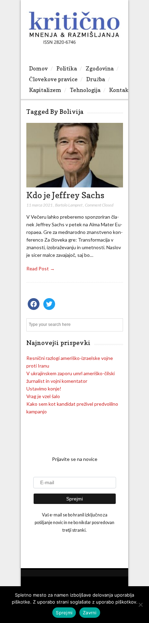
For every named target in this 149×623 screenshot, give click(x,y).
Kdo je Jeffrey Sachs (65, 195)
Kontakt (120, 89)
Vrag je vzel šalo (43, 396)
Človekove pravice (53, 79)
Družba (95, 79)
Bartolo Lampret (68, 205)
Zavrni (90, 612)
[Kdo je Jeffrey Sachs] (74, 185)
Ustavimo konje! (43, 389)
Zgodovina (100, 68)
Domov (38, 68)
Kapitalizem (45, 89)
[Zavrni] (140, 604)
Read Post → (40, 268)
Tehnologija (85, 89)
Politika (66, 68)
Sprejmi (64, 612)
